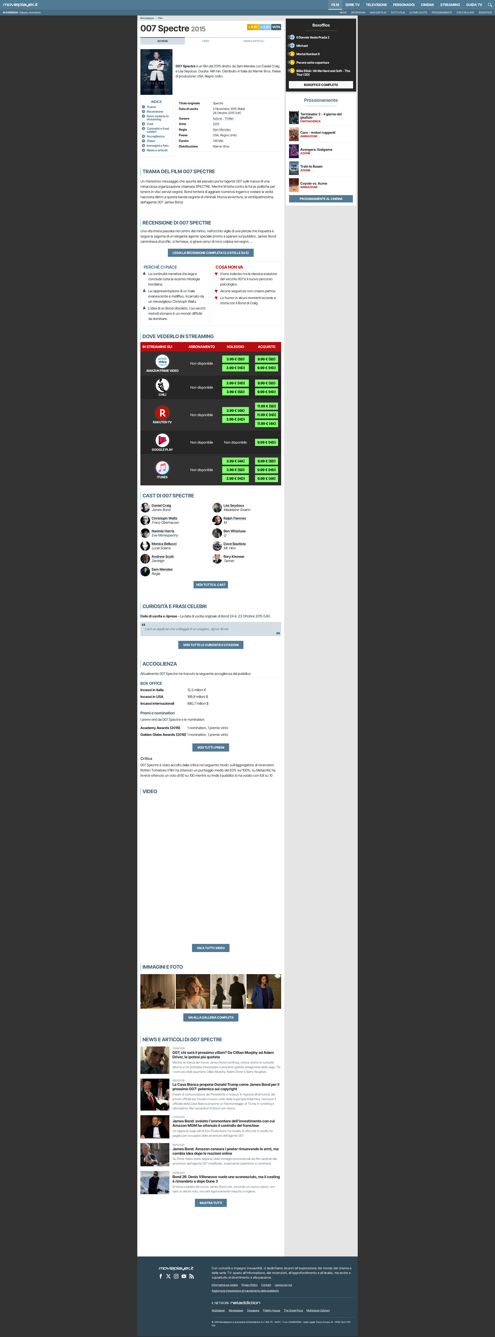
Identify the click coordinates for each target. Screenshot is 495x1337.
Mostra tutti (211, 1203)
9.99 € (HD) (266, 368)
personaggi (404, 5)
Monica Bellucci (164, 544)
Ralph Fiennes (235, 518)
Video (205, 41)
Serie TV (352, 5)
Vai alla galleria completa (211, 1017)
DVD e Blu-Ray (465, 12)
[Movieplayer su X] (168, 1276)
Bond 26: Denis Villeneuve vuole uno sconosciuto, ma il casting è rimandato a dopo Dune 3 (226, 1179)
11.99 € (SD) (266, 406)
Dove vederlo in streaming (158, 117)
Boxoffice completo (321, 85)
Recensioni (358, 12)
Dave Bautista (235, 544)
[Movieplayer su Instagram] (176, 1276)
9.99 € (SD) (267, 359)
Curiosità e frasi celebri (158, 130)
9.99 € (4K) (267, 479)
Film (335, 5)
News (343, 12)
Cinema (427, 5)
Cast (150, 124)
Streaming (450, 5)
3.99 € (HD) (235, 368)
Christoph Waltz (165, 518)
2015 (216, 124)
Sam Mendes (222, 129)
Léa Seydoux (234, 505)
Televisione (376, 5)
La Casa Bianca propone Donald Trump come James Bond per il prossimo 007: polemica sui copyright (225, 1086)
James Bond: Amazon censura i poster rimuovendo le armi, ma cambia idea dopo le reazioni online (225, 1151)
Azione (217, 118)
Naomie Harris (163, 531)
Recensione (155, 111)
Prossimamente (442, 12)
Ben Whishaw (235, 531)
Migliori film (378, 12)
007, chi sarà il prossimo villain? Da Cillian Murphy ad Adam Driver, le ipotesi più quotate (223, 1054)
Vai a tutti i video (211, 948)
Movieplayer (147, 18)
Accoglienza (156, 136)
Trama (151, 107)
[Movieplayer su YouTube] (184, 1276)
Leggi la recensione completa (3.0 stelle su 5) (211, 253)
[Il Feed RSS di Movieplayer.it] (191, 1276)
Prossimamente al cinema (321, 199)
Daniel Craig (161, 505)
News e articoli (157, 150)
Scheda (162, 41)
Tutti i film (398, 12)
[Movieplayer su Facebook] (161, 1276)
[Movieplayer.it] (20, 5)
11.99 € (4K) (266, 424)
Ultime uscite (418, 12)
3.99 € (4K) (235, 411)
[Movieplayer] (176, 1268)
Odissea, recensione (30, 12)
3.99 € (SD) (235, 359)
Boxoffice (485, 12)
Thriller (229, 118)
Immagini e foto (158, 145)
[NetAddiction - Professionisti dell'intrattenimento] (245, 1303)
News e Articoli (253, 41)
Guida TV (474, 5)
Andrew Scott (163, 557)
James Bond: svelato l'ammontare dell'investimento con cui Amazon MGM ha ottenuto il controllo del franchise (223, 1123)
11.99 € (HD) (266, 415)
